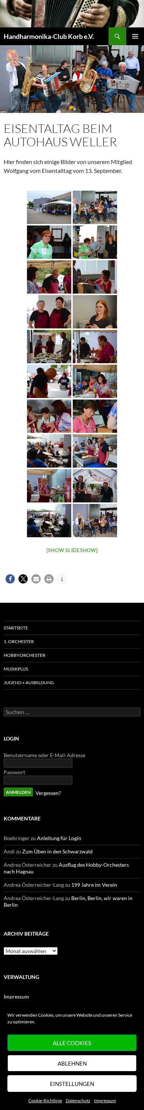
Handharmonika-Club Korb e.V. (49, 36)
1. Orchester (19, 641)
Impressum (105, 1100)
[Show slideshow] (72, 550)
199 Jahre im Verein (94, 885)
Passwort (14, 772)
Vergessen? (48, 793)
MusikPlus (16, 669)
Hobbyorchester (24, 655)
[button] (10, 579)
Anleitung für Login (59, 838)
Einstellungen (72, 1083)
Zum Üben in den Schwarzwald (57, 851)
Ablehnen (72, 1063)
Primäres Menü (135, 36)
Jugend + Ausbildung (29, 682)
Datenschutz (78, 1100)
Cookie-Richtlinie (45, 1100)
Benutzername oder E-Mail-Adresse (44, 755)
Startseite (16, 628)
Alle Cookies (72, 1043)
